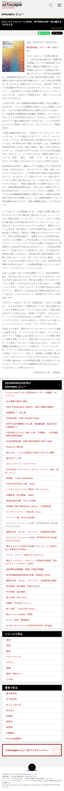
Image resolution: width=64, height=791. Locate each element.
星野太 (9, 721)
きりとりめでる (13, 704)
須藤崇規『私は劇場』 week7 (20, 495)
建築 (8, 651)
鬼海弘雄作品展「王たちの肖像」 (22, 500)
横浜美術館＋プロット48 (38, 47)
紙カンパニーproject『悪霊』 (20, 614)
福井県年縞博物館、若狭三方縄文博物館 (25, 569)
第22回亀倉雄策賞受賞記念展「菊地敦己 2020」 (29, 575)
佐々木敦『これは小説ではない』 (22, 608)
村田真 (9, 727)
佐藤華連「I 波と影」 (17, 412)
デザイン (10, 662)
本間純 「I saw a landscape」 (20, 478)
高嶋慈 (9, 716)
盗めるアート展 (13, 458)
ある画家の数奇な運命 (16, 401)
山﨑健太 (10, 732)
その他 (9, 679)
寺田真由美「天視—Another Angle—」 (24, 418)
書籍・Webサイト (14, 673)
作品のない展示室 (14, 447)
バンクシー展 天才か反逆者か (21, 517)
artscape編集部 (13, 738)
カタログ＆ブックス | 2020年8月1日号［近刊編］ (29, 625)
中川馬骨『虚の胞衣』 (16, 591)
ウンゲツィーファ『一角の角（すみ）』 (25, 512)
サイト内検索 (50, 5)
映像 (8, 668)
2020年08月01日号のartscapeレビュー (18, 385)
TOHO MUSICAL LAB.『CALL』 (21, 483)
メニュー (59, 5)
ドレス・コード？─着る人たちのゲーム (24, 555)
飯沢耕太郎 (11, 693)
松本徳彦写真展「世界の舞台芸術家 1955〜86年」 (30, 441)
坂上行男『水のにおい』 (17, 597)
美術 (8, 640)
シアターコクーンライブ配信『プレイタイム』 (28, 489)
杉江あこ (10, 710)
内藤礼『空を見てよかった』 (19, 603)
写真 (8, 645)
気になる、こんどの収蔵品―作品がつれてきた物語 (30, 452)
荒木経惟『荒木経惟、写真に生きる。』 (25, 586)
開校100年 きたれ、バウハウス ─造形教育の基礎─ (31, 531)
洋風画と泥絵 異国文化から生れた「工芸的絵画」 (29, 506)
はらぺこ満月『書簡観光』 (18, 620)
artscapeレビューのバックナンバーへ (28, 750)
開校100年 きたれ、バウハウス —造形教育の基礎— (32, 580)
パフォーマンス (13, 656)
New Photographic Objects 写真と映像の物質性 (30, 407)
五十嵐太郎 (11, 699)
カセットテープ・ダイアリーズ (21, 463)
